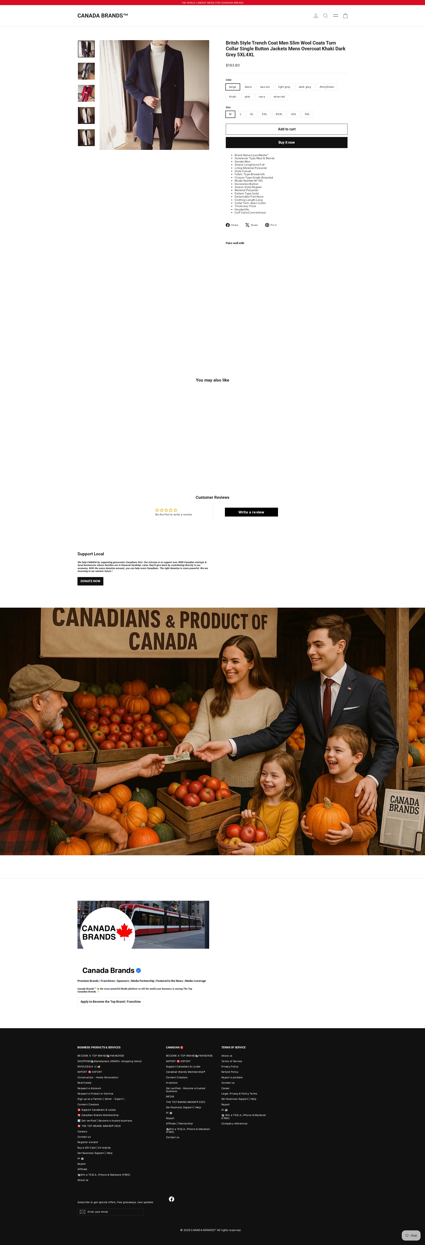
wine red (279, 96)
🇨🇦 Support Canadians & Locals (96, 1109)
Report (81, 1163)
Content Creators (88, 1104)
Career (225, 1088)
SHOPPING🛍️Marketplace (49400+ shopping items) (109, 1061)
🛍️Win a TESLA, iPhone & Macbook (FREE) (103, 1174)
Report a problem (232, 1077)
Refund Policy (229, 1071)
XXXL (279, 114)
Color (229, 80)
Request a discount (89, 1088)
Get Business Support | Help (94, 1153)
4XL (293, 114)
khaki (232, 96)
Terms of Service (231, 1061)
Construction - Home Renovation (97, 1077)
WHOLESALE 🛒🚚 (88, 1066)
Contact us (84, 1136)
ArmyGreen (327, 86)
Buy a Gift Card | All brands (94, 1147)
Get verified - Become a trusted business (185, 1090)
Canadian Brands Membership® (185, 1071)
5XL (307, 114)
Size (228, 107)
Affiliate (82, 1169)
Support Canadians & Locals (183, 1066)
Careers (82, 1131)
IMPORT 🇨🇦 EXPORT (89, 1071)
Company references (234, 1123)
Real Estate (84, 1082)
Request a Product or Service (95, 1093)
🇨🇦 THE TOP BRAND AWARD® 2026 (99, 1126)
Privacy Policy (229, 1066)
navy (262, 96)
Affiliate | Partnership (179, 1123)
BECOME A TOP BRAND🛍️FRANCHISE (100, 1055)
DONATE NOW (90, 581)
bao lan (265, 86)
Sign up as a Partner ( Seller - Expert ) (100, 1098)
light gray (284, 86)
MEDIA (170, 1096)
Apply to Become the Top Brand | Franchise (111, 1001)
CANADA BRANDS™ (102, 15)
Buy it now (286, 142)
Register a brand (87, 1142)
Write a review (251, 512)
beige (232, 86)
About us (82, 1180)
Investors (172, 1082)
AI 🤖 (80, 1158)
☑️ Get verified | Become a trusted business (104, 1120)
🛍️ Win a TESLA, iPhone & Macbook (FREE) (243, 1117)
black (248, 86)
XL (252, 114)
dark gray (305, 86)
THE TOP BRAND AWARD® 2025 (185, 1102)
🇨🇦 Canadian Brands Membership (98, 1115)
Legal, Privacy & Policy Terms (239, 1093)
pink (247, 96)
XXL (264, 114)
